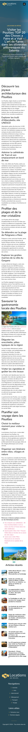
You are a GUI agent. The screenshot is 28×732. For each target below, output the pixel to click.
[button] (24, 4)
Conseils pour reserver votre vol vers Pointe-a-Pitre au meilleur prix (17, 625)
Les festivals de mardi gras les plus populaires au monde (17, 608)
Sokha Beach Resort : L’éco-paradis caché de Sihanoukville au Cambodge (17, 572)
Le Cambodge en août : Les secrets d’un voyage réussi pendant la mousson (17, 600)
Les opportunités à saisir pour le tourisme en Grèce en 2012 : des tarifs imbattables (17, 592)
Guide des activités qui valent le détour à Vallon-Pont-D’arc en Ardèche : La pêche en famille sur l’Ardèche (17, 582)
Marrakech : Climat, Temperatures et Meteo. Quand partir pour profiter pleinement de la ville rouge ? (17, 654)
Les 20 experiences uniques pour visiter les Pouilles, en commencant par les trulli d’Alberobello (17, 644)
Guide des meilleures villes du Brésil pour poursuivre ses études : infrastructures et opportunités (17, 617)
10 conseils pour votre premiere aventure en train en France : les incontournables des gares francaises (17, 635)
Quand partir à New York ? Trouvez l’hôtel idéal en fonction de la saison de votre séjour (15, 533)
